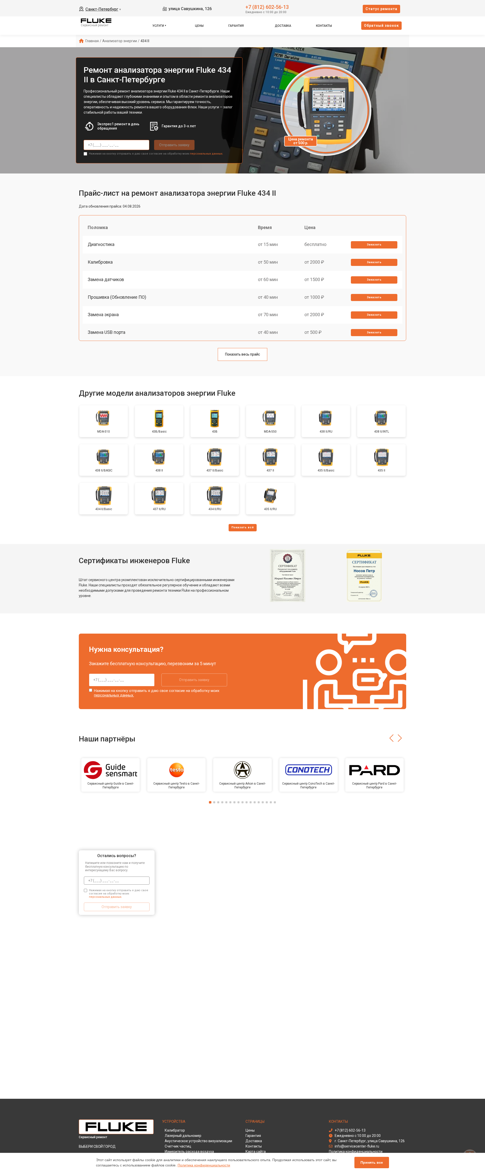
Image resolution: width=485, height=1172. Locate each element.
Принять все (371, 1162)
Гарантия (236, 26)
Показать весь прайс (242, 354)
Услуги (158, 26)
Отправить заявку (174, 145)
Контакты (324, 26)
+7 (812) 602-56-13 (267, 6)
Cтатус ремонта (381, 9)
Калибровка (100, 262)
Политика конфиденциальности (204, 1165)
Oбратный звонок (381, 25)
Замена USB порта (106, 332)
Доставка (283, 26)
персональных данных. (206, 153)
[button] (391, 738)
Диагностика (101, 244)
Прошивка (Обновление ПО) (117, 297)
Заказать (374, 244)
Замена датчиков (106, 279)
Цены (199, 26)
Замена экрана (103, 314)
